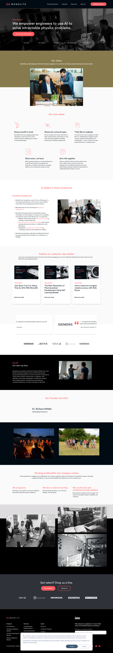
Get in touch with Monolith (23, 34)
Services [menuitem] (26, 623)
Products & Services (52, 4)
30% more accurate (41, 218)
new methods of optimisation (33, 227)
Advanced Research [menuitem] (29, 631)
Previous (13, 324)
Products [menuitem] (9, 623)
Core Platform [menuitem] (11, 626)
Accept (72, 646)
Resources (74, 4)
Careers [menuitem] (43, 631)
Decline (84, 646)
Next (100, 324)
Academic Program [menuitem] (46, 629)
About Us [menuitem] (43, 626)
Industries (64, 4)
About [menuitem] (42, 623)
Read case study (19, 297)
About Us (83, 4)
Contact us (64, 588)
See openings (48, 588)
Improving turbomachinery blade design (30, 222)
